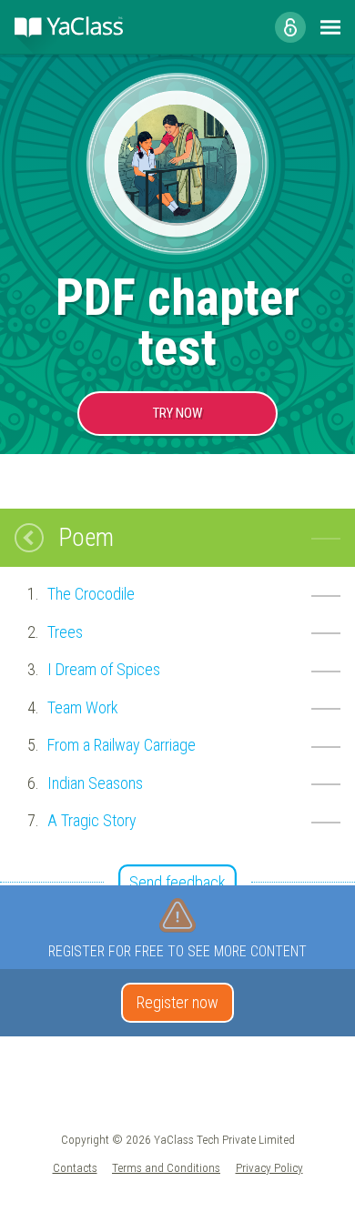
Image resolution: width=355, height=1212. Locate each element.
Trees (65, 631)
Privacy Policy (269, 1167)
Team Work (82, 707)
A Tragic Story (92, 820)
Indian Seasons (95, 783)
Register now (177, 1002)
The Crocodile (91, 593)
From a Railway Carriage (121, 744)
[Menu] (330, 27)
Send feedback (177, 882)
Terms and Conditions (166, 1167)
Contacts (75, 1167)
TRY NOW (177, 413)
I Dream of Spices (103, 669)
